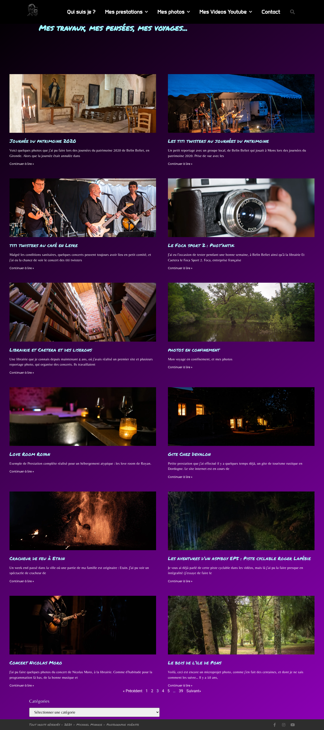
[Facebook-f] (275, 725)
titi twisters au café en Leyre (43, 245)
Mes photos (171, 12)
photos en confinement (194, 349)
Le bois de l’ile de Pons (194, 662)
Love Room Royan (29, 454)
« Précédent (132, 691)
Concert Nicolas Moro (35, 662)
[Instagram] (284, 725)
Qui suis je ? (81, 12)
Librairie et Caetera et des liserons (50, 349)
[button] (292, 12)
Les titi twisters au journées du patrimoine (218, 141)
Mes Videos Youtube (223, 12)
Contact (271, 12)
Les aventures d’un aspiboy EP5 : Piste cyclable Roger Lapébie (239, 558)
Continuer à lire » (21, 164)
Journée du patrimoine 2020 (42, 141)
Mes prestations (124, 12)
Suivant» (193, 691)
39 (181, 691)
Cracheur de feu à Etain (37, 558)
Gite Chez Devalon (189, 454)
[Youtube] (293, 725)
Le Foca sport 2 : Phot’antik (201, 245)
